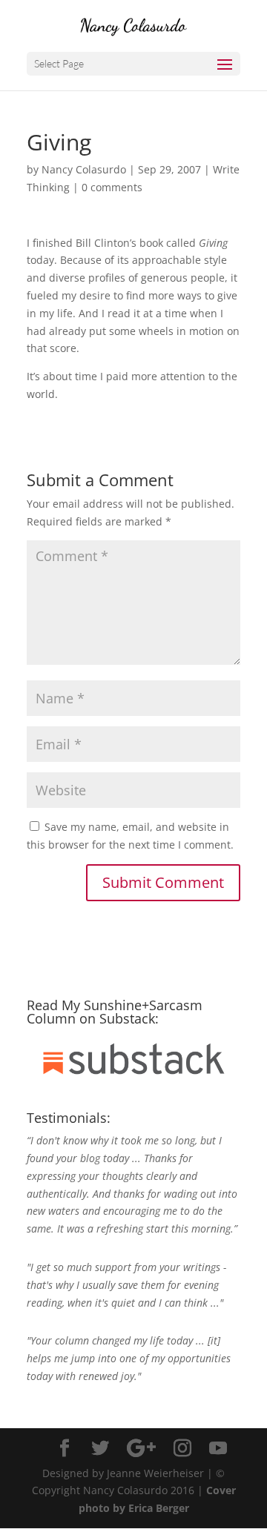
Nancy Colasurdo (84, 169)
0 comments (112, 187)
